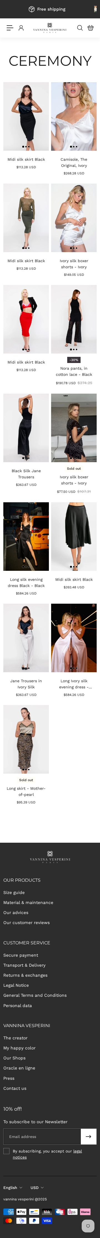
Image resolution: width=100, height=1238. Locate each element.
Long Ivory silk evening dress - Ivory (74, 684)
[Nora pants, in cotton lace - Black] (74, 319)
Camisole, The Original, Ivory (74, 162)
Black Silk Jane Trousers (26, 474)
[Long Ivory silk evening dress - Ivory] (74, 638)
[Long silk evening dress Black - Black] (26, 536)
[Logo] (50, 28)
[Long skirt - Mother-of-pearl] (26, 739)
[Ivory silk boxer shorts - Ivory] (74, 218)
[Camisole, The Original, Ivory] (74, 116)
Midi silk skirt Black (26, 159)
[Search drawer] (79, 28)
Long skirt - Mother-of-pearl (26, 791)
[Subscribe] (88, 1136)
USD (35, 1187)
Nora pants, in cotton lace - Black (74, 371)
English (10, 1187)
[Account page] (21, 28)
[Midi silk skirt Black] (26, 116)
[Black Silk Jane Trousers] (26, 428)
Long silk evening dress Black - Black (26, 582)
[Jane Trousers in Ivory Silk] (26, 638)
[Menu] (10, 28)
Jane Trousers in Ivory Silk (26, 684)
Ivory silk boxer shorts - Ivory (74, 264)
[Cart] (90, 28)
